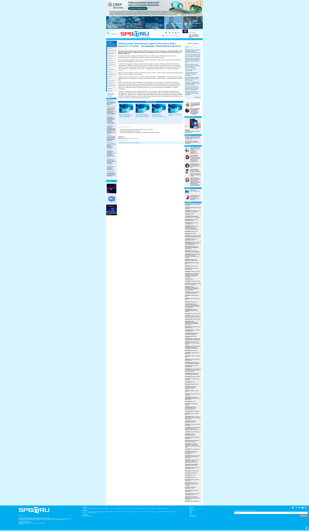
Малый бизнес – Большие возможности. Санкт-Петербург (192, 484)
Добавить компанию (192, 43)
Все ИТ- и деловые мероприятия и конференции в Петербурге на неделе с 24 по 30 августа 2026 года (154, 25)
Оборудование (153, 511)
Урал (190, 511)
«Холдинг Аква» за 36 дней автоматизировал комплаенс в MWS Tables (192, 142)
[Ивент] (111, 188)
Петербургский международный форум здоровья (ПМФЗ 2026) (192, 398)
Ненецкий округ (110, 171)
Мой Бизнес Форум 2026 (192, 263)
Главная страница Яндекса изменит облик (130, 131)
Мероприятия (128, 39)
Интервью (121, 39)
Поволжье (191, 510)
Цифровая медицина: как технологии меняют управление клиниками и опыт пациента (192, 256)
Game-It (192, 279)
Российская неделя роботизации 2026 (192, 468)
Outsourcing (110, 69)
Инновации (110, 83)
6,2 (108, 32)
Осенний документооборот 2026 (190, 434)
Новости (109, 39)
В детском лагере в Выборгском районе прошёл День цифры (111, 103)
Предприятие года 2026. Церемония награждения (192, 363)
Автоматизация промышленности (112, 45)
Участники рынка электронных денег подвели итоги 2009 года (158, 115)
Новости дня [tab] (187, 47)
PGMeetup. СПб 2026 (195, 376)
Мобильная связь (112, 50)
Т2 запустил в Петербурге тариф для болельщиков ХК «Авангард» (192, 55)
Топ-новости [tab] (195, 47)
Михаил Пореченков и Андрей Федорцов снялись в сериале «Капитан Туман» (192, 79)
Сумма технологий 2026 (192, 414)
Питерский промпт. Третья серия (192, 491)
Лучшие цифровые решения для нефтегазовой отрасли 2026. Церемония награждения (192, 275)
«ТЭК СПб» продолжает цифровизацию (190, 70)
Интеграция (118, 511)
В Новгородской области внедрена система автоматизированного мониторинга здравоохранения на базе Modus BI (112, 111)
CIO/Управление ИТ (111, 86)
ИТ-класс (186, 101)
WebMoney (129, 138)
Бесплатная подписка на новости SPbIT (244, 510)
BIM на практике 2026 (195, 319)
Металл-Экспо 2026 (194, 449)
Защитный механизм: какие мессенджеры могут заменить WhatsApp (126, 115)
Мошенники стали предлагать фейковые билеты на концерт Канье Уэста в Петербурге (192, 88)
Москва (190, 508)
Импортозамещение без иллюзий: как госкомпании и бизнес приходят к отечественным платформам (134, 25)
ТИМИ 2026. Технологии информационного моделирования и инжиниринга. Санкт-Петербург (192, 305)
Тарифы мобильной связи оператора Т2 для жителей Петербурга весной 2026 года (194, 197)
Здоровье (110, 90)
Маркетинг (110, 60)
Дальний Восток (192, 515)
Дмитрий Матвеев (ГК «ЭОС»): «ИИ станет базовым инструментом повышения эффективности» (173, 25)
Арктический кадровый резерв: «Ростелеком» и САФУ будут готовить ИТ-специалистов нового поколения (111, 120)
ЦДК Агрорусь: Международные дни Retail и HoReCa (191, 310)
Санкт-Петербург (192, 509)
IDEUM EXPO (193, 336)
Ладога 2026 (193, 233)
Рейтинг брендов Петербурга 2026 (191, 223)
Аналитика (114, 39)
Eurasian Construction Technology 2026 (192, 330)
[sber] (154, 8)
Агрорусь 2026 (193, 301)
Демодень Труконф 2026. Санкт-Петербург (192, 441)
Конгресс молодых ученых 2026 (192, 480)
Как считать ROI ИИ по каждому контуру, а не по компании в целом (114, 26)
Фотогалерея (181, 39)
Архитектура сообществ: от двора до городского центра (190, 387)
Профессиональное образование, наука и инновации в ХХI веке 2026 (193, 417)
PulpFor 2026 (193, 477)
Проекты (135, 39)
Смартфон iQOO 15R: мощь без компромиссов (192, 131)
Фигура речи (143, 508)
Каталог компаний (197, 39)
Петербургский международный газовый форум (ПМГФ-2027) (192, 498)
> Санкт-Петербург (145, 37)
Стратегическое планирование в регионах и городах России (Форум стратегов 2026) (192, 445)
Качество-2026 (193, 350)
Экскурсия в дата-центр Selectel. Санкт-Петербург (192, 217)
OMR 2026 (192, 382)
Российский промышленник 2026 (190, 422)
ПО (108, 67)
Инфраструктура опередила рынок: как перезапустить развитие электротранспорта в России (191, 227)
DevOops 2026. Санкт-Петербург (192, 394)
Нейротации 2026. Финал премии (192, 269)
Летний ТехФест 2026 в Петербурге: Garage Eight (193, 211)
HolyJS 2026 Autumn (194, 431)
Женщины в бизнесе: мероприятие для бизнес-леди (192, 316)
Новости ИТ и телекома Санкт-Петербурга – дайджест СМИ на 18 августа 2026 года (192, 83)
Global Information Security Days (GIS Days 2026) (192, 374)
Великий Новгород (111, 106)
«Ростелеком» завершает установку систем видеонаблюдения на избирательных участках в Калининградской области (111, 130)
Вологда (109, 149)
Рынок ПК (110, 58)
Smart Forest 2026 (194, 470)
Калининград (110, 125)
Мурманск (109, 135)
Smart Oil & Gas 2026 (195, 271)
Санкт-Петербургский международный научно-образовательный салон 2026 (192, 428)
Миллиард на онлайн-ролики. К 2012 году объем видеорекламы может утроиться (140, 132)
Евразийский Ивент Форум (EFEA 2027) (192, 494)
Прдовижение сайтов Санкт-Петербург (129, 142)
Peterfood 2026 (193, 473)
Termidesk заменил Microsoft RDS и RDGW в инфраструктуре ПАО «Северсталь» (192, 25)
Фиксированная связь (111, 53)
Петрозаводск (110, 142)
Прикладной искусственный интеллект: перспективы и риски (191, 408)
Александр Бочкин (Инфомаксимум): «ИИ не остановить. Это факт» (195, 165)
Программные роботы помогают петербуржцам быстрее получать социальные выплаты (192, 51)
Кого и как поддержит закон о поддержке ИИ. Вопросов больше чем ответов (194, 36)
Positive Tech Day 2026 (195, 313)
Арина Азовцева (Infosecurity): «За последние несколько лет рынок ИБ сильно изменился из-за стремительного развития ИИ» (195, 158)
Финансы (110, 76)
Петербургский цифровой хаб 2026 (191, 239)
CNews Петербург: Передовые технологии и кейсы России (192, 343)
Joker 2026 (192, 401)
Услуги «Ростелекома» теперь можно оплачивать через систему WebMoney (142, 115)
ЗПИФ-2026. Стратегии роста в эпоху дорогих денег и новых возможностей (193, 243)
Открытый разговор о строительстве (192, 360)
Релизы (171, 39)
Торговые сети (111, 62)
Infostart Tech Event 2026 (192, 391)
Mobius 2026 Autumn (195, 411)
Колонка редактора (194, 30)
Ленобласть (110, 100)
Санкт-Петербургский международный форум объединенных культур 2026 (192, 347)
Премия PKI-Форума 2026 (192, 299)
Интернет (110, 48)
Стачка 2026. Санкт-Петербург (192, 379)
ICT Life (130, 508)
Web (109, 78)
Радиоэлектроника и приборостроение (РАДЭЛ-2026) (192, 339)
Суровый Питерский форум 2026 (192, 438)
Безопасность (111, 80)
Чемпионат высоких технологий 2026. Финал (192, 293)
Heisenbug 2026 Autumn (191, 404)
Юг (190, 514)
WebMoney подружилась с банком (174, 115)
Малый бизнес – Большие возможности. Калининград (191, 452)
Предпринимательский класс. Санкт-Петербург (193, 284)
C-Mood (192, 214)
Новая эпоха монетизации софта (195, 190)
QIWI (137, 138)
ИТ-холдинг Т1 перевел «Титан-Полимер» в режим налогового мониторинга (111, 161)
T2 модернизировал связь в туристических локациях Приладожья (111, 145)
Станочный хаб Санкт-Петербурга (193, 425)
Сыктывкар (109, 165)
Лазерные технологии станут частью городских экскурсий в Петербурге (192, 93)
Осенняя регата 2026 (195, 281)
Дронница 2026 (193, 231)
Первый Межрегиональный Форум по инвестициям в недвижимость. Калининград (192, 323)
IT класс (140, 39)
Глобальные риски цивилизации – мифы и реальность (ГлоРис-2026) (192, 461)
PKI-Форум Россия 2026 (192, 296)
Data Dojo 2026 (193, 266)
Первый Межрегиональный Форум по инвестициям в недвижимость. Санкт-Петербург (192, 288)
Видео (175, 39)
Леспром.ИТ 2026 (194, 384)
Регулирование (111, 74)
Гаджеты (110, 88)
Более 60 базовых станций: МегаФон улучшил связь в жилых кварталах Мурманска (111, 138)
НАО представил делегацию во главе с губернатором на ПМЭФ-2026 (111, 174)
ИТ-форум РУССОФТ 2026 (192, 356)
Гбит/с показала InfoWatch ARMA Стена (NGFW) (113, 34)
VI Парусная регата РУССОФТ (192, 353)
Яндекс (134, 138)
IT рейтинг (156, 39)
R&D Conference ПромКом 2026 (191, 366)
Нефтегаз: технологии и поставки (193, 205)
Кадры (109, 71)
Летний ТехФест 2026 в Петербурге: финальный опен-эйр (193, 236)
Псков (108, 158)
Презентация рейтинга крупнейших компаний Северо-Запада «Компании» (193, 370)
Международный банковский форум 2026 (191, 334)
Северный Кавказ (193, 516)
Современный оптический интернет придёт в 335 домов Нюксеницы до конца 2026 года (111, 154)
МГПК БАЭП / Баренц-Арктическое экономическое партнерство (192, 456)
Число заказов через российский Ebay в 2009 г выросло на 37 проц (136, 129)
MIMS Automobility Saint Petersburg (193, 208)
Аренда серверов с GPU (88, 516)
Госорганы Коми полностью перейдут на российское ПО (110, 168)
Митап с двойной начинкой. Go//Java (191, 220)
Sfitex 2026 (192, 475)
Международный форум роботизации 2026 (191, 465)
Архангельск (110, 115)
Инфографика (189, 39)
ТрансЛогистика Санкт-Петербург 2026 (193, 327)
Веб (130, 511)
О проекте (21, 515)
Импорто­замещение (110, 42)
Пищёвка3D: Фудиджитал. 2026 (190, 488)
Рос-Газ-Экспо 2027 (194, 501)
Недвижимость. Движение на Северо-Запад (191, 260)
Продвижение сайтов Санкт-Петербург (110, 95)
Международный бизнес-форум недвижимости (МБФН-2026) (192, 247)
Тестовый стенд (164, 39)
